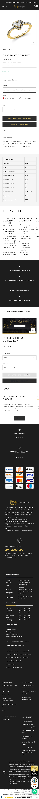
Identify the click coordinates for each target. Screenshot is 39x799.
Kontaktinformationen (9, 687)
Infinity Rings (7, 49)
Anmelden (33, 2)
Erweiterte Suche (27, 721)
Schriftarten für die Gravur (28, 731)
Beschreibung (7, 138)
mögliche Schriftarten (9, 80)
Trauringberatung (10, 2)
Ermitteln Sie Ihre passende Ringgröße (29, 726)
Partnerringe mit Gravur (14, 398)
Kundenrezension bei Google (29, 692)
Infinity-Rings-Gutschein (13, 339)
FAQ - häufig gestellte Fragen (29, 743)
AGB (4, 710)
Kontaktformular (22, 2)
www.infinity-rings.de (26, 589)
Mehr (19, 418)
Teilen (4, 130)
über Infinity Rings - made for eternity (28, 687)
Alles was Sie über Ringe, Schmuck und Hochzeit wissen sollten (29, 751)
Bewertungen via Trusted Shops (27, 698)
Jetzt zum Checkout (19, 124)
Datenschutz (6, 695)
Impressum (6, 691)
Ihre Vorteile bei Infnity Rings (27, 737)
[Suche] (7, 6)
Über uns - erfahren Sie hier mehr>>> (19, 530)
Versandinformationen (9, 705)
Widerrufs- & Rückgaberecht (7, 699)
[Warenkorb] (35, 6)
